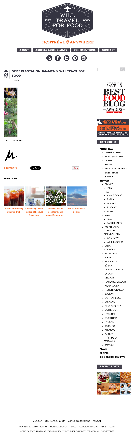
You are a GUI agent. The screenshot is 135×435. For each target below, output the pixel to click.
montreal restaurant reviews (33, 427)
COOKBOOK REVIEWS (112, 357)
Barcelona (111, 318)
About (24, 50)
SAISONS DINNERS (114, 157)
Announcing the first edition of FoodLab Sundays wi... (34, 212)
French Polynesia (114, 290)
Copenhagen (112, 310)
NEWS (103, 349)
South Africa (112, 227)
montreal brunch (58, 427)
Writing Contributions (79, 421)
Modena (111, 203)
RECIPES (104, 353)
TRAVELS (104, 181)
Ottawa (109, 274)
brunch (109, 177)
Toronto (110, 326)
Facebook (58, 58)
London (109, 322)
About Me (37, 421)
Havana (111, 250)
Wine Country (115, 242)
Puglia (110, 199)
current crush (113, 152)
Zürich (108, 266)
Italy (107, 192)
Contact (108, 50)
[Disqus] (46, 278)
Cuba (107, 246)
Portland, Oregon (115, 282)
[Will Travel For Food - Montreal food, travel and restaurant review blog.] (67, 23)
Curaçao (110, 302)
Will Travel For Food (85, 431)
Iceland (109, 258)
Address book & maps (55, 421)
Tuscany (111, 207)
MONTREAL (106, 149)
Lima (109, 219)
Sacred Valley (114, 223)
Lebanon (110, 314)
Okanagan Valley (115, 270)
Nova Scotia (112, 286)
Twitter (66, 58)
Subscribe (49, 58)
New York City (113, 306)
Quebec (109, 334)
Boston (109, 294)
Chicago (110, 330)
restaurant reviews (116, 169)
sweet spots (111, 173)
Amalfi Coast (114, 195)
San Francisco (113, 298)
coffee (108, 160)
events (108, 165)
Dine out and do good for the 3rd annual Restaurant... (55, 212)
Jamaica (109, 345)
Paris (109, 188)
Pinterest (75, 58)
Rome (110, 212)
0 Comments (10, 168)
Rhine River (111, 253)
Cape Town (113, 238)
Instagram (84, 58)
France (109, 184)
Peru (107, 215)
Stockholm (111, 262)
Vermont (110, 278)
